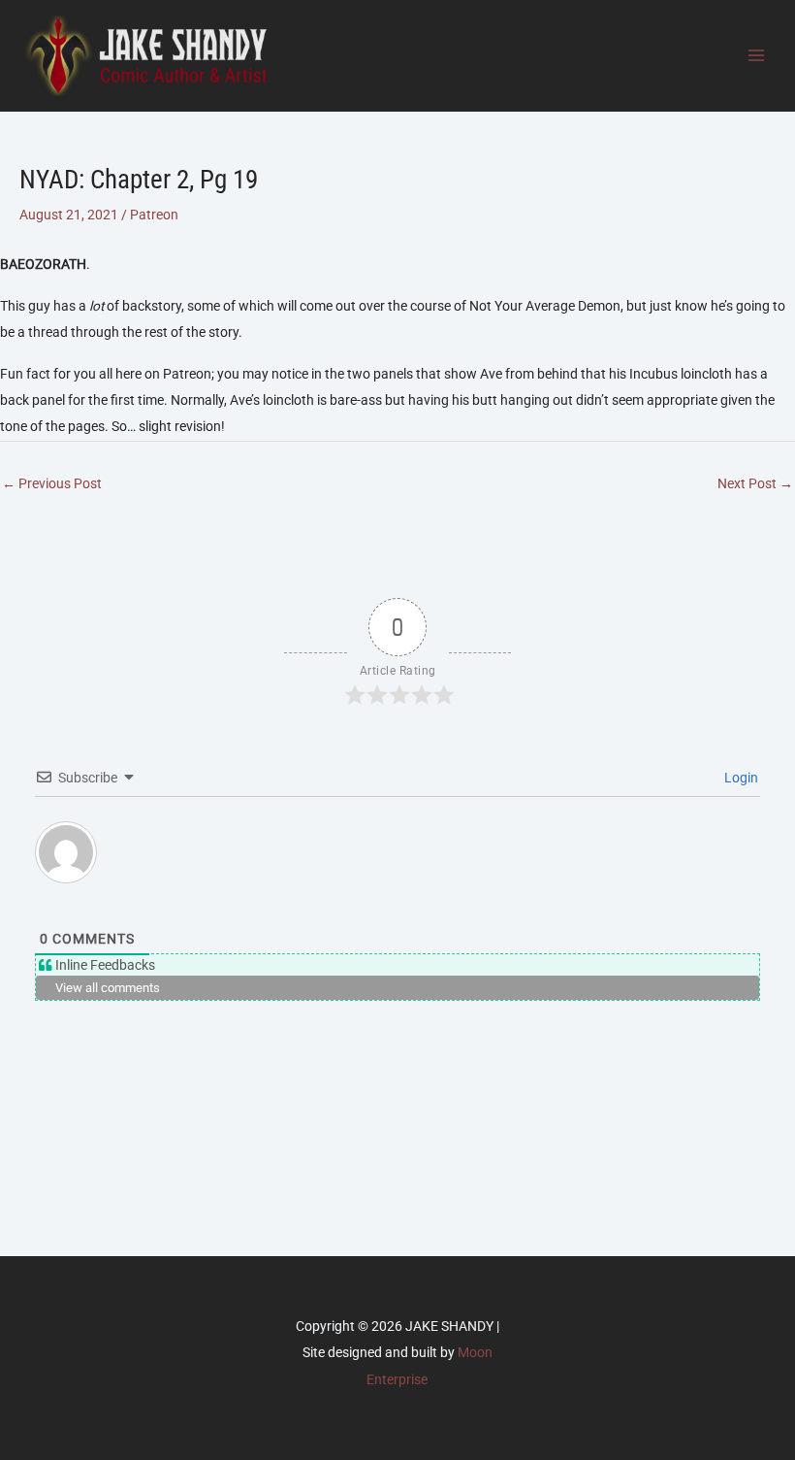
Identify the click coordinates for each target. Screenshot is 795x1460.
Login (739, 777)
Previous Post (52, 483)
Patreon (154, 214)
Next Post (755, 483)
